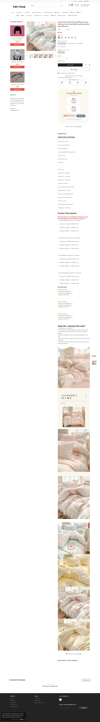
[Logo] (19, 7)
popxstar (68, 29)
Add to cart (17, 44)
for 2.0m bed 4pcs (61, 46)
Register (88, 4)
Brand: (59, 29)
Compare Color (52, 48)
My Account (85, 5)
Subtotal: (59, 61)
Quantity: (59, 55)
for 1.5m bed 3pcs (62, 43)
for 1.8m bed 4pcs (79, 43)
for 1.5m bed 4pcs (70, 43)
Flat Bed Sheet (61, 52)
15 (60, 73)
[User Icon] (82, 5)
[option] (41, 36)
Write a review (86, 680)
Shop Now (80, 115)
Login (84, 4)
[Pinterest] (60, 699)
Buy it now (74, 69)
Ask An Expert (78, 126)
